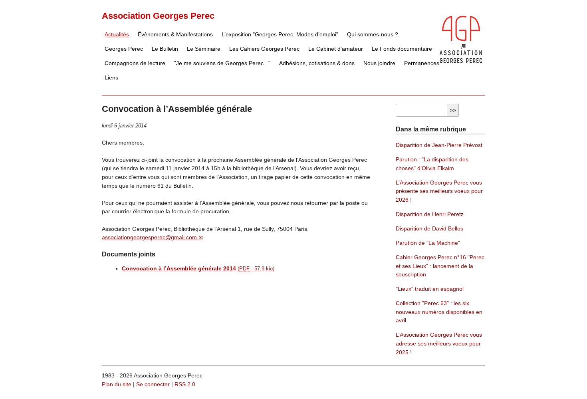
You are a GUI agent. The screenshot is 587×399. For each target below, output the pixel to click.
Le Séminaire (203, 49)
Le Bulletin (165, 49)
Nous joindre (379, 63)
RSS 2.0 (185, 384)
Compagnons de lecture (135, 63)
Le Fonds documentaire (402, 49)
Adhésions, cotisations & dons (317, 63)
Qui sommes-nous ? (372, 34)
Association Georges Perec (158, 16)
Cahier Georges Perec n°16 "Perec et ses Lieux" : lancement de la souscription (440, 266)
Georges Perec (124, 49)
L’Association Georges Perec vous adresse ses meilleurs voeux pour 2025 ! (439, 343)
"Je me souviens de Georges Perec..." (222, 63)
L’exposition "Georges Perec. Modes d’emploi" (280, 34)
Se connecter (153, 384)
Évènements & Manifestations (175, 34)
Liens (111, 77)
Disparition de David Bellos (429, 228)
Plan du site (116, 384)
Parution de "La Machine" (428, 243)
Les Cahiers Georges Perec (264, 49)
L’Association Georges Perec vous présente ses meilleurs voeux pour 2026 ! (439, 191)
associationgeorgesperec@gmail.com (149, 237)
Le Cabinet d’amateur (335, 49)
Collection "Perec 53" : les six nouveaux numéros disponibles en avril (439, 312)
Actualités (117, 34)
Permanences (421, 63)
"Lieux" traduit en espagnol (430, 289)
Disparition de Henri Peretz (430, 214)
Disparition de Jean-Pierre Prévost (439, 145)
